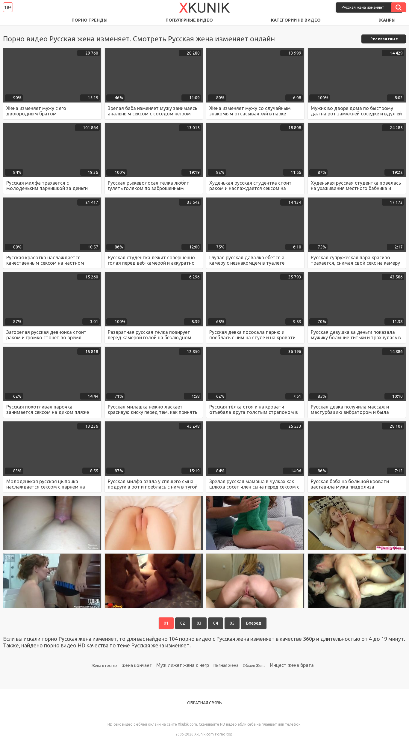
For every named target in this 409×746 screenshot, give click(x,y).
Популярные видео (189, 20)
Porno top (223, 734)
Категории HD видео (296, 20)
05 (232, 623)
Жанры (387, 20)
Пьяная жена (225, 665)
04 (215, 623)
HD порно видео (13, 20)
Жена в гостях (104, 665)
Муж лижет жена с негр (182, 665)
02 (182, 623)
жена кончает (137, 665)
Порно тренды (89, 20)
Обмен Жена (254, 665)
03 (199, 623)
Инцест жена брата (292, 665)
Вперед (253, 623)
